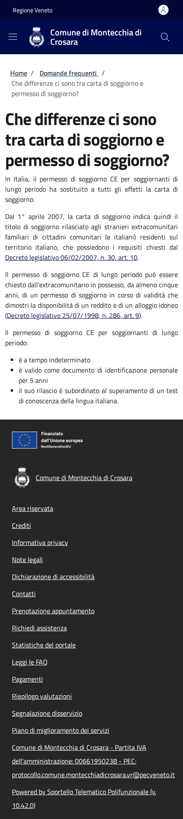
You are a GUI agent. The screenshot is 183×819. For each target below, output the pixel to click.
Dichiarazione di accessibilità (53, 576)
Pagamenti (27, 679)
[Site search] (165, 37)
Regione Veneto (32, 10)
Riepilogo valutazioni (42, 696)
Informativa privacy (40, 542)
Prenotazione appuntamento (53, 611)
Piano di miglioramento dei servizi (60, 730)
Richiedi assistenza (39, 628)
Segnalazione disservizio (47, 713)
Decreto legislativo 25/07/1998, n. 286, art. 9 (73, 315)
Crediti (21, 525)
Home (18, 73)
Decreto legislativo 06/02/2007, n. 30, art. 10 (71, 257)
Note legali (27, 559)
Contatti (24, 594)
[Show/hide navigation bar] (12, 36)
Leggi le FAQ (30, 662)
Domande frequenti (69, 73)
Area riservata (32, 508)
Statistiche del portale (44, 645)
